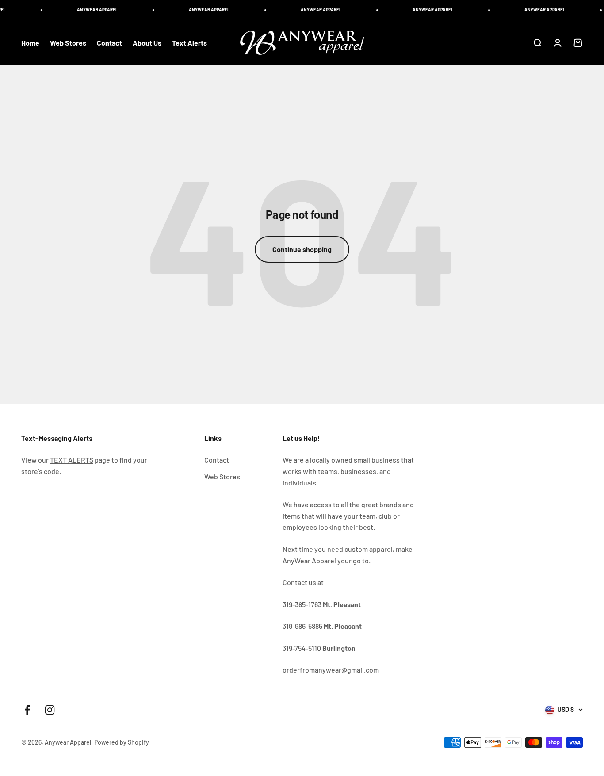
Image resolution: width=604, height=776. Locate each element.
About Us (147, 42)
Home (30, 42)
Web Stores (68, 42)
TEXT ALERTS (71, 459)
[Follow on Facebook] (27, 710)
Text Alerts (189, 42)
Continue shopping (302, 249)
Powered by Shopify (121, 742)
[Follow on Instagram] (50, 710)
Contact (109, 42)
